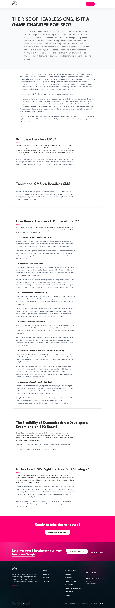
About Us (46, 574)
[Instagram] (28, 603)
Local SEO (68, 574)
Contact (90, 4)
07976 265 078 (91, 573)
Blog (82, 4)
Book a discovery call (77, 551)
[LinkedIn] (18, 603)
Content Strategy (70, 581)
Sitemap (100, 603)
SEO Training (69, 584)
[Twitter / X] (14, 603)
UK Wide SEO (69, 578)
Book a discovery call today (57, 532)
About (34, 4)
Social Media (69, 592)
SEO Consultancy (70, 570)
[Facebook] (23, 603)
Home (28, 4)
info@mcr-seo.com (92, 578)
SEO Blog (46, 578)
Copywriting (65, 4)
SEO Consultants (45, 4)
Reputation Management (73, 588)
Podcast (75, 4)
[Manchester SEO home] (14, 4)
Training (56, 4)
